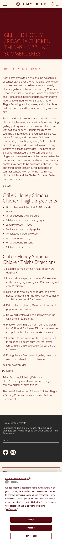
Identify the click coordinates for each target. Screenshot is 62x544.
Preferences (31, 536)
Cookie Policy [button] (33, 502)
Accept (31, 519)
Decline (31, 528)
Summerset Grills (12, 399)
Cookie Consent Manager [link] (17, 478)
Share (34, 69)
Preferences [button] (11, 509)
